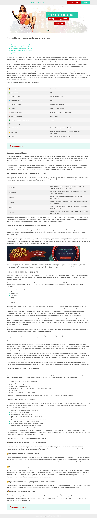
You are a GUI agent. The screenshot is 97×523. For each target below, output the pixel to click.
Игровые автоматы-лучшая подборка (22, 45)
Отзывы (13, 52)
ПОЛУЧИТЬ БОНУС (61, 23)
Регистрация (74, 2)
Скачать (32, 2)
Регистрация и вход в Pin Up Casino (21, 46)
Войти (85, 2)
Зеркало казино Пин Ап (18, 43)
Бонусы (41, 2)
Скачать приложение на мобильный (21, 50)
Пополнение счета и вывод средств (21, 48)
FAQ (12, 54)
